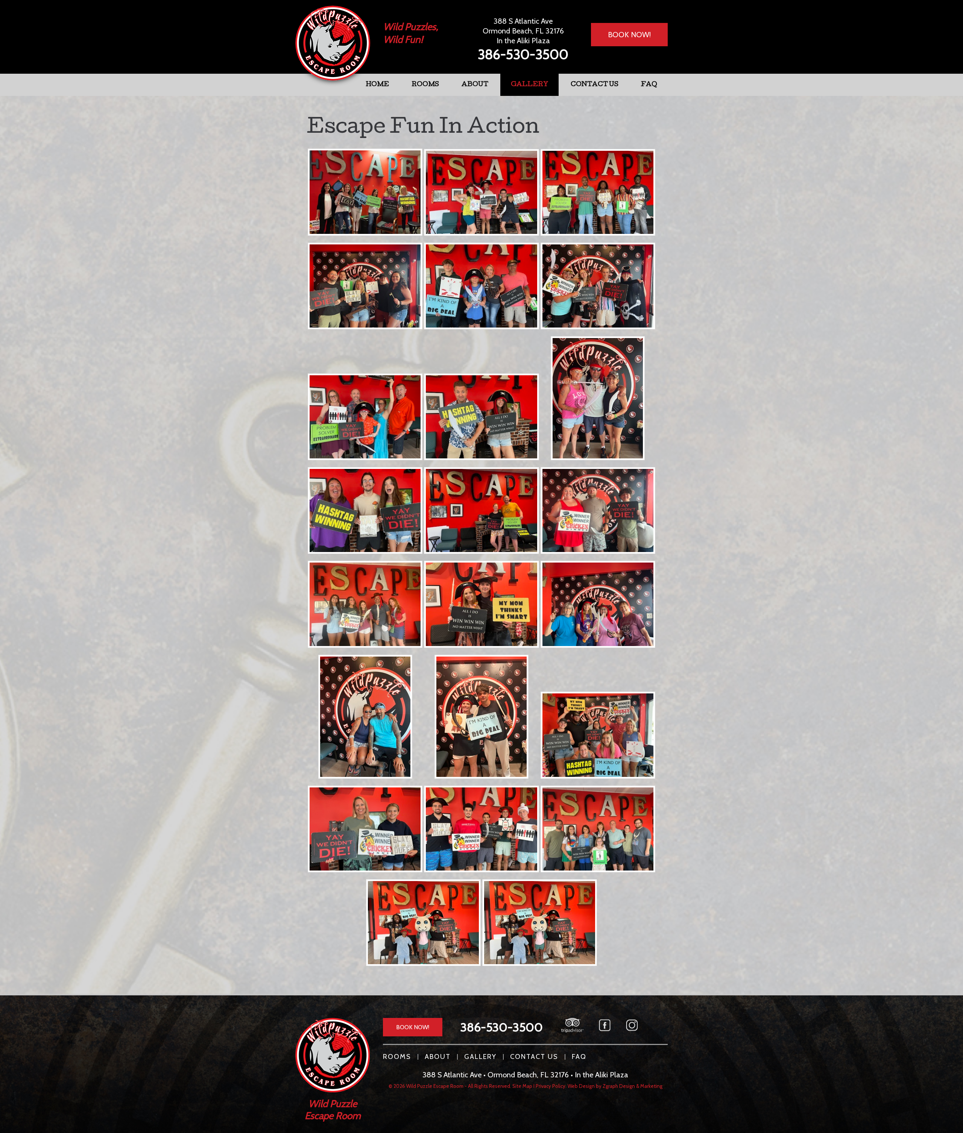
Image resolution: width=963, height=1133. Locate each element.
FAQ (649, 85)
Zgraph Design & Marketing (632, 1086)
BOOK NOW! (629, 34)
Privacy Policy (550, 1086)
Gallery (529, 85)
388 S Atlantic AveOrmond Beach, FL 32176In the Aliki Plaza (523, 31)
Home (377, 85)
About (475, 85)
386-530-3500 (523, 54)
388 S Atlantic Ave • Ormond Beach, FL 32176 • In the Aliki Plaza (525, 1074)
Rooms (425, 85)
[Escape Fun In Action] (365, 193)
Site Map (522, 1086)
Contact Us (594, 85)
